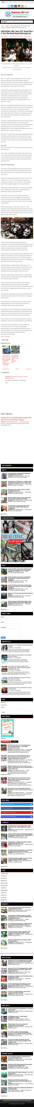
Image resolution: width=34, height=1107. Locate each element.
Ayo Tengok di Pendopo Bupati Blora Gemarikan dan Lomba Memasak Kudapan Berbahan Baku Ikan (19, 668)
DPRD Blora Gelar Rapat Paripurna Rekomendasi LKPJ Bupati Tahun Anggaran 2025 (20, 1065)
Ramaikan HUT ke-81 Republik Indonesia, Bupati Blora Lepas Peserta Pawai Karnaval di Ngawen (16, 418)
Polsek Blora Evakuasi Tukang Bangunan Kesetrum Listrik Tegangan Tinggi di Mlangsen (19, 1032)
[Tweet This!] (7, 336)
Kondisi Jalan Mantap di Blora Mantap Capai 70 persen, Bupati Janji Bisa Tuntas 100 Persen (19, 984)
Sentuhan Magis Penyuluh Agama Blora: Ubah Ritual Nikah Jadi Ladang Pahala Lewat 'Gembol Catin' (19, 827)
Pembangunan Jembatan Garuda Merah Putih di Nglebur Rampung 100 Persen (19, 842)
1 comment (27, 36)
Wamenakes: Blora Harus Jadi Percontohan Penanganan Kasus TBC (19, 490)
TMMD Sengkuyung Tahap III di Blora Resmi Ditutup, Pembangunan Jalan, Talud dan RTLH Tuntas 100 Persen (20, 767)
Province (3, 885)
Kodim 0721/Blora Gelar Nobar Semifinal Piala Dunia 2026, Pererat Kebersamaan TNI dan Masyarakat (19, 578)
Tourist (2, 897)
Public (2, 888)
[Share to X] (6, 340)
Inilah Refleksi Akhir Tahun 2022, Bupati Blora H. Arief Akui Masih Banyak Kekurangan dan (17, 32)
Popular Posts (5, 741)
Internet (3, 878)
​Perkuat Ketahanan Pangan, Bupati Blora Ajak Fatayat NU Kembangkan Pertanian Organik (19, 932)
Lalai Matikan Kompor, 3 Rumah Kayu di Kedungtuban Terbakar (17, 1017)
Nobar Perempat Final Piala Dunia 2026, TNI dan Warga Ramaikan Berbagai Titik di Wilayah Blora (19, 602)
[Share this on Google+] (9, 336)
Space (2, 895)
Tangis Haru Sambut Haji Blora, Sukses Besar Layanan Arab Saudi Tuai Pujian (19, 992)
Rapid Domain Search (20, 1103)
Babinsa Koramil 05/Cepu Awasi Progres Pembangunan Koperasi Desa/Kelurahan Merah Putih (20, 1081)
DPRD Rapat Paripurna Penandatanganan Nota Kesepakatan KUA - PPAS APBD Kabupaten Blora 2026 (19, 746)
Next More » (4, 514)
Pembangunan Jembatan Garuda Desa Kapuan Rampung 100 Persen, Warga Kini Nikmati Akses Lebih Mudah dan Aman (20, 917)
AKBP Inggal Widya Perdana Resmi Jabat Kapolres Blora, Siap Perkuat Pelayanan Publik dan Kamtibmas (19, 779)
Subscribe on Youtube (9, 812)
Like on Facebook (7, 808)
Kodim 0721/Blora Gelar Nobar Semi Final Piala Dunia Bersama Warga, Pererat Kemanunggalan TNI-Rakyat (19, 586)
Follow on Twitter (8, 804)
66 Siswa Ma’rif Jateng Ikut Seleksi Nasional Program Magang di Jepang (19, 908)
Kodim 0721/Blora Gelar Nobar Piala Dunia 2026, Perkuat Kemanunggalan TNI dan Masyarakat (20, 569)
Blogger (29, 1100)
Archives (14, 741)
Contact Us (3, 705)
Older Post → (29, 369)
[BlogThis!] (4, 340)
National (3, 883)
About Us (3, 702)
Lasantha (23, 1102)
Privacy (2, 707)
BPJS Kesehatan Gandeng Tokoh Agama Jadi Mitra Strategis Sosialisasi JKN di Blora (19, 498)
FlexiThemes (8, 1102)
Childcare (3, 873)
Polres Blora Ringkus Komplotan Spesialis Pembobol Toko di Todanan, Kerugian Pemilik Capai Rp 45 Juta (19, 1041)
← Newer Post (5, 369)
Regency (7, 26)
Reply (6, 382)
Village (2, 900)
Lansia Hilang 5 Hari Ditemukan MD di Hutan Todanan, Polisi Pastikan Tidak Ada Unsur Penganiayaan (18, 507)
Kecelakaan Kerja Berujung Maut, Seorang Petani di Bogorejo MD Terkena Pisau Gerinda (20, 851)
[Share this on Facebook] (5, 336)
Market (2, 880)
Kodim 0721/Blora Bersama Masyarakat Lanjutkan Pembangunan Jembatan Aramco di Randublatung (20, 834)
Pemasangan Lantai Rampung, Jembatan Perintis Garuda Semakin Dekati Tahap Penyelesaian (20, 924)
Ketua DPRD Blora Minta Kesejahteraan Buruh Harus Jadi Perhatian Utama (19, 1057)
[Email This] (2, 340)
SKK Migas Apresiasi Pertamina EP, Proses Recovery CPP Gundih (19, 678)
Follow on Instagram (9, 816)
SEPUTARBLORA (16, 1100)
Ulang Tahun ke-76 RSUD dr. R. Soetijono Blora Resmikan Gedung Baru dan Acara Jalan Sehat (19, 482)
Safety (2, 892)
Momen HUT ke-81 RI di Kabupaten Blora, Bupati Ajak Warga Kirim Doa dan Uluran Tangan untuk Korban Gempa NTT (19, 757)
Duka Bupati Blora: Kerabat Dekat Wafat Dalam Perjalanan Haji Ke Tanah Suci (19, 474)
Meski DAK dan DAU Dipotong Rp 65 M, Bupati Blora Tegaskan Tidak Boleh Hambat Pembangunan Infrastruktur (6, 360)
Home (2, 26)
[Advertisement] (17, 446)
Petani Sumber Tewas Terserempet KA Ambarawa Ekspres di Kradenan (18, 1025)
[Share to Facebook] (7, 340)
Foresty (3, 876)
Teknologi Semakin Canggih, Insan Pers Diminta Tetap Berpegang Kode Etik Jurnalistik (20, 859)
